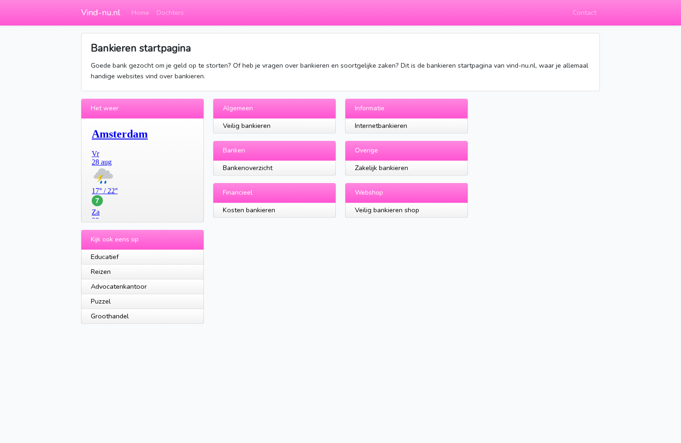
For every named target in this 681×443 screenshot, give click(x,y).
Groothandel (110, 316)
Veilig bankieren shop (387, 210)
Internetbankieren (381, 125)
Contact (584, 12)
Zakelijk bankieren (381, 167)
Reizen (101, 271)
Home (140, 12)
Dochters (170, 12)
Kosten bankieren (249, 210)
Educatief (105, 256)
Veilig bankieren (247, 125)
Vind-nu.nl (100, 12)
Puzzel (101, 301)
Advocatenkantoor (119, 286)
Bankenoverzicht (247, 167)
